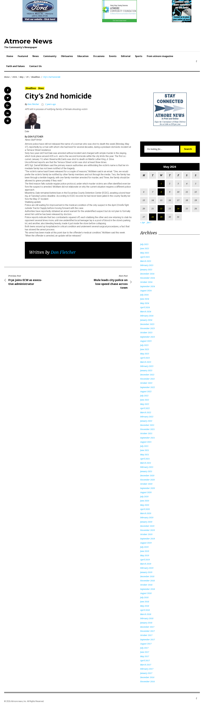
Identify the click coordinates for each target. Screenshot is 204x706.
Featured (23, 56)
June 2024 (144, 299)
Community (49, 56)
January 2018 (146, 622)
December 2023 (147, 324)
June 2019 (144, 551)
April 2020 (145, 509)
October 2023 (146, 332)
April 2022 (145, 408)
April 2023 (145, 357)
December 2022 (147, 374)
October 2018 (146, 584)
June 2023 (144, 349)
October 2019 (146, 534)
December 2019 (147, 526)
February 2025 (146, 265)
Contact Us (35, 66)
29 (27, 77)
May (21, 77)
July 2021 (144, 446)
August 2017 (146, 643)
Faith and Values (15, 66)
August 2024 (146, 290)
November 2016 (147, 681)
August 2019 (146, 542)
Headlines (35, 77)
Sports (138, 56)
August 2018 (146, 593)
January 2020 (146, 521)
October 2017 (146, 635)
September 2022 (147, 387)
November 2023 (147, 328)
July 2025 (144, 244)
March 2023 (145, 362)
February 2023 (146, 366)
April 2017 (145, 660)
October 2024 (146, 282)
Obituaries (67, 56)
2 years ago (50, 104)
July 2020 (144, 496)
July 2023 (144, 345)
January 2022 (146, 421)
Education (83, 56)
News (35, 56)
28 (153, 217)
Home (10, 56)
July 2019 (144, 547)
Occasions (98, 56)
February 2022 (146, 416)
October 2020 (146, 484)
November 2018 (147, 580)
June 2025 (144, 248)
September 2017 (147, 639)
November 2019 (147, 530)
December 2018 (147, 576)
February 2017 (146, 669)
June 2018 (144, 601)
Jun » (149, 222)
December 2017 (147, 627)
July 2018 (144, 597)
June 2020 (144, 500)
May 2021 (144, 454)
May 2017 (144, 656)
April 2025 (145, 257)
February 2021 (146, 467)
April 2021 (145, 458)
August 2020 (146, 492)
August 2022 (146, 391)
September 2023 (147, 336)
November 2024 (147, 278)
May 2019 (144, 555)
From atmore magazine (160, 56)
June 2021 (144, 450)
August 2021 (146, 442)
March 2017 (145, 664)
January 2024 (146, 320)
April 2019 (145, 559)
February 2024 (146, 315)
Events (112, 56)
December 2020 (147, 475)
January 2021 (146, 471)
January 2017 (146, 673)
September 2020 (147, 488)
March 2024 (145, 311)
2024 (14, 77)
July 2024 (144, 294)
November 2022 (147, 378)
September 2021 (147, 437)
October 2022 (146, 383)
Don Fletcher (33, 104)
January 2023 (146, 370)
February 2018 (146, 618)
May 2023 (144, 353)
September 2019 (147, 538)
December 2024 (147, 273)
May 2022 (144, 404)
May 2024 (144, 303)
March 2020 (145, 513)
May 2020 (144, 505)
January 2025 (146, 269)
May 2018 (144, 606)
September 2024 (147, 286)
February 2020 (146, 517)
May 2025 (144, 252)
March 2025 (145, 261)
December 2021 (147, 425)
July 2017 (144, 648)
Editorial (125, 56)
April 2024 (145, 307)
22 (161, 208)
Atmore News (28, 41)
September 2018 (147, 589)
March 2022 (145, 412)
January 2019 (146, 572)
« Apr (142, 222)
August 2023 (146, 341)
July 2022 (144, 395)
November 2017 (147, 631)
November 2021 (147, 429)
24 (178, 208)
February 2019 (146, 568)
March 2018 (145, 614)
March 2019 (145, 563)
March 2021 (145, 463)
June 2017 (144, 652)
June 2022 (144, 399)
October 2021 (146, 433)
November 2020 (147, 479)
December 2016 (147, 677)
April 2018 (145, 610)
